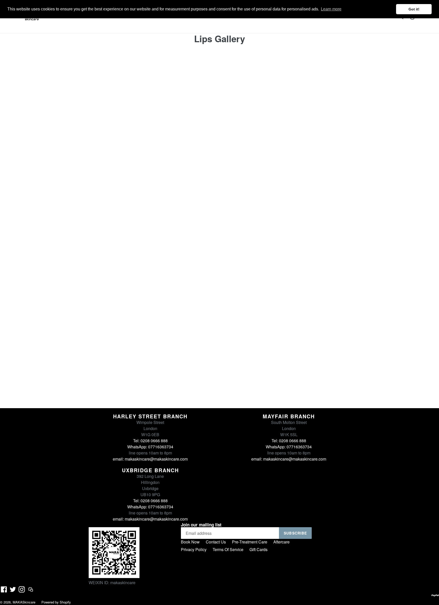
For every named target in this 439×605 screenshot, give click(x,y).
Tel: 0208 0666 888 (150, 441)
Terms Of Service (228, 549)
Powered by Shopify (56, 602)
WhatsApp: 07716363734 (150, 447)
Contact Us (216, 542)
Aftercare (281, 542)
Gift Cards (258, 549)
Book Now (190, 542)
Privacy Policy (194, 549)
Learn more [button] (331, 9)
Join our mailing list (201, 524)
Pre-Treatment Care (249, 542)
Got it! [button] (414, 9)
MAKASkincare (24, 602)
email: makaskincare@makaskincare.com (150, 459)
